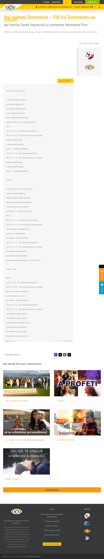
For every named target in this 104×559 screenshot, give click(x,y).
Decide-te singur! (13, 479)
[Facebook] (56, 354)
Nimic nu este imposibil (52, 530)
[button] (99, 7)
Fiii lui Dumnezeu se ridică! (17, 401)
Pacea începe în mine (52, 535)
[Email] (69, 354)
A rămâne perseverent (66, 440)
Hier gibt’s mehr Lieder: (89, 43)
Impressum (38, 556)
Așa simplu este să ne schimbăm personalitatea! (25, 440)
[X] (60, 354)
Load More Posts (52, 490)
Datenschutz (30, 556)
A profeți (60, 401)
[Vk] (64, 354)
